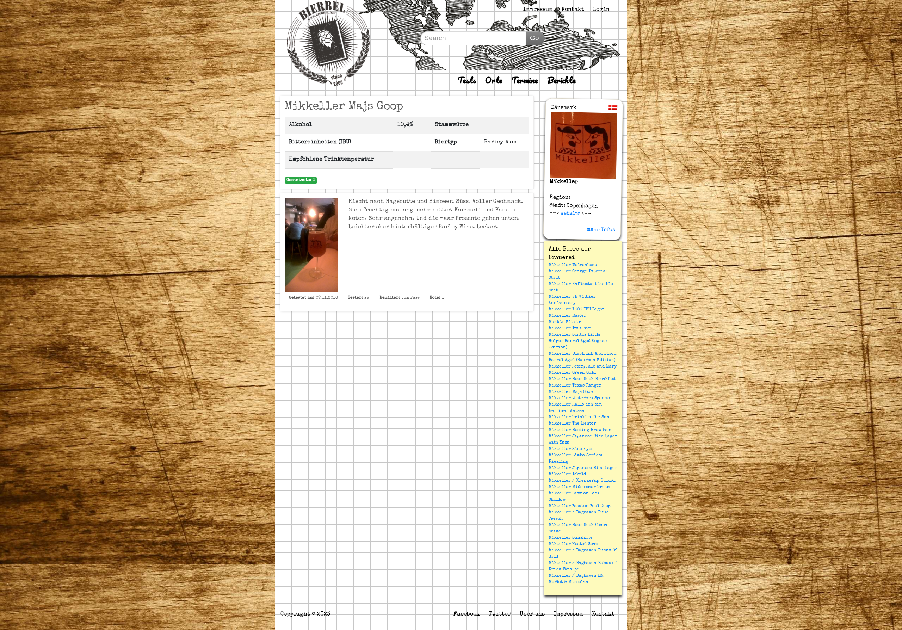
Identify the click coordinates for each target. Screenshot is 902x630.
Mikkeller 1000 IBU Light (576, 310)
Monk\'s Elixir (565, 322)
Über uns (532, 614)
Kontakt (573, 10)
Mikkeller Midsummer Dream (579, 487)
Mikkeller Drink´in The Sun (579, 417)
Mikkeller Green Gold (572, 373)
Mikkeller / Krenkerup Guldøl (582, 481)
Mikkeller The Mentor (572, 424)
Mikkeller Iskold (567, 474)
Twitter (500, 614)
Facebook (466, 614)
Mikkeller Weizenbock (573, 265)
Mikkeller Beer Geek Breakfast (582, 379)
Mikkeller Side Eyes (571, 449)
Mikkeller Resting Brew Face (581, 430)
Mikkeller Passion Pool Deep (580, 506)
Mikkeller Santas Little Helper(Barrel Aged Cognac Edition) (578, 341)
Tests (467, 80)
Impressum (538, 10)
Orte (493, 80)
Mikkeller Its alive (570, 329)
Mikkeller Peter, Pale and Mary (583, 367)
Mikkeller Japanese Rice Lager (583, 468)
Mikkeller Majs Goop (571, 392)
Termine (525, 80)
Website (569, 213)
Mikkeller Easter (567, 316)
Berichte (561, 80)
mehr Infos (601, 230)
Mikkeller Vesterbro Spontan (580, 398)
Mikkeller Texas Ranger (575, 386)
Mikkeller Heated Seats (574, 544)
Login (601, 10)
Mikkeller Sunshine (571, 538)
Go (534, 38)
